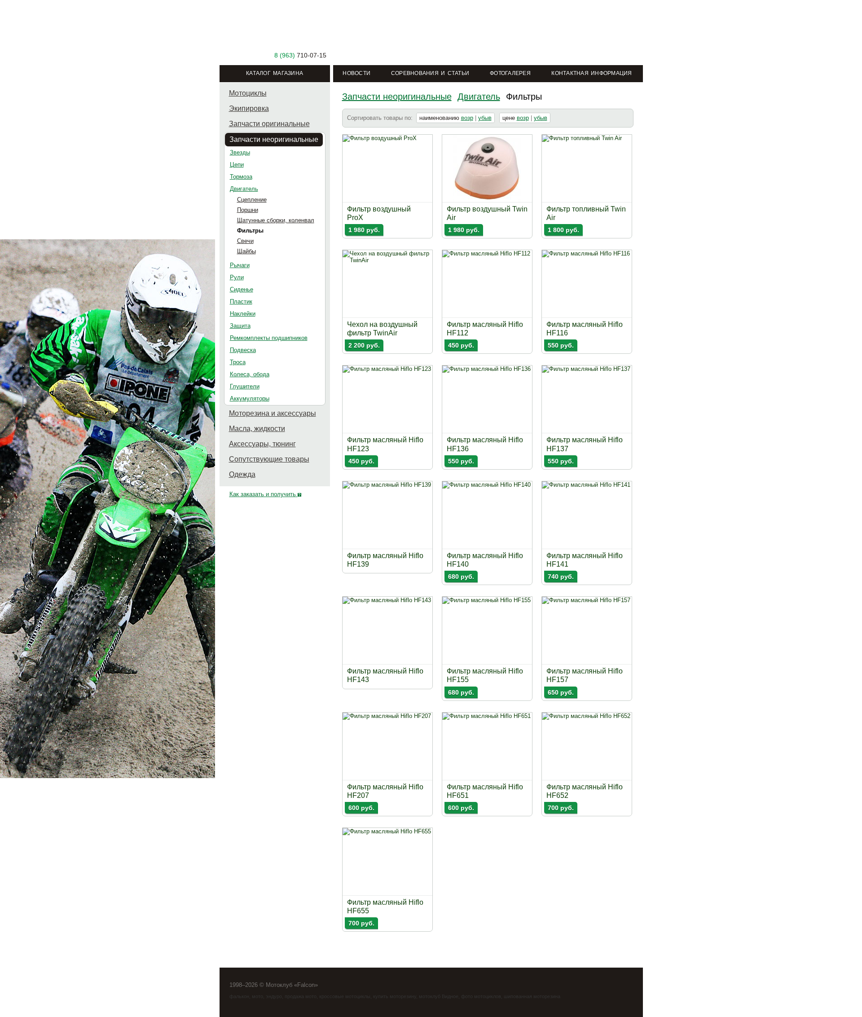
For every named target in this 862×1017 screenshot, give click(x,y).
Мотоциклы (248, 93)
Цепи (237, 164)
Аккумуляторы (249, 398)
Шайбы (246, 251)
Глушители (244, 386)
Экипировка (249, 108)
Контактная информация (591, 73)
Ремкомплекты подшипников (269, 338)
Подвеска (243, 350)
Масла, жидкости (257, 428)
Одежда (242, 474)
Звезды (240, 152)
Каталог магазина (274, 73)
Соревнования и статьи (430, 73)
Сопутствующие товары (269, 459)
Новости (356, 73)
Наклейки (242, 313)
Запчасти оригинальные (269, 124)
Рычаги (240, 265)
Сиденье (241, 289)
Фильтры (250, 230)
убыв (485, 117)
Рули (237, 277)
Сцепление (252, 199)
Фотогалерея (510, 73)
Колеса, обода (249, 374)
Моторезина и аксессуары (272, 413)
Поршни (247, 210)
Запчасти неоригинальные (273, 139)
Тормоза (241, 176)
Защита (240, 325)
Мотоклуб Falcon (275, 34)
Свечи (245, 241)
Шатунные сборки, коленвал (275, 220)
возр (467, 117)
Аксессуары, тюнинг (262, 444)
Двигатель (244, 188)
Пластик (241, 301)
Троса (238, 362)
